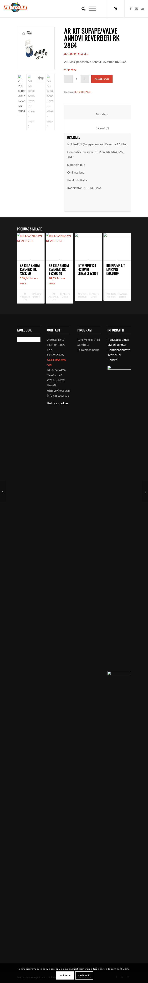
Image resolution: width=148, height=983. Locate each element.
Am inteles (65, 975)
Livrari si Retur (117, 344)
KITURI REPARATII (83, 92)
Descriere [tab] (98, 114)
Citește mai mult (82, 295)
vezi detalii (84, 975)
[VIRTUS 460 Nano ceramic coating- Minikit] (145, 491)
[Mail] (142, 9)
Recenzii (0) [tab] (98, 128)
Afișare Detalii (37, 295)
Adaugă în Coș (102, 78)
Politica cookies (57, 403)
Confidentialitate (119, 350)
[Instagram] (136, 9)
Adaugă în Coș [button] (25, 298)
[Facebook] (131, 9)
